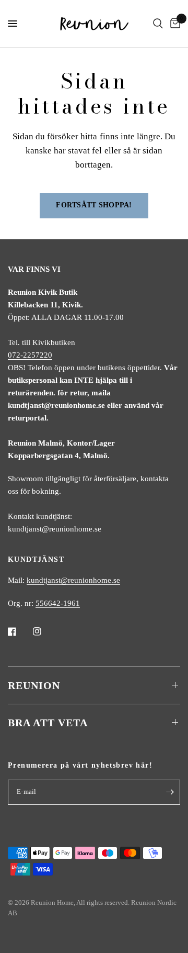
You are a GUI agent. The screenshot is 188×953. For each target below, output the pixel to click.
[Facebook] (19, 631)
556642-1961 (58, 603)
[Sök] (158, 23)
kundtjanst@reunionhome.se (73, 580)
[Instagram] (44, 631)
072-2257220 (30, 355)
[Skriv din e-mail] (169, 792)
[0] (173, 23)
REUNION (34, 685)
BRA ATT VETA (48, 722)
